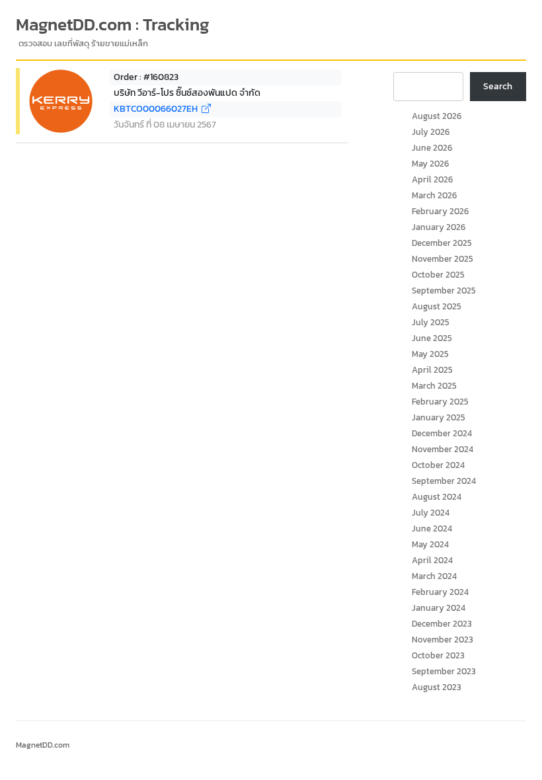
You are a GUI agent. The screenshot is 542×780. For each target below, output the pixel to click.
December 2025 (442, 243)
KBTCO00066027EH (158, 109)
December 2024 (442, 433)
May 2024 (430, 544)
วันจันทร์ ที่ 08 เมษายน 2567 (165, 125)
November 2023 (442, 639)
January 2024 (438, 608)
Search (497, 86)
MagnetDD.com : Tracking (113, 24)
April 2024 (432, 560)
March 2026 (434, 195)
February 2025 (440, 401)
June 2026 (432, 147)
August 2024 (436, 496)
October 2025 (438, 274)
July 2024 (430, 512)
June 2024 (432, 528)
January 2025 (438, 417)
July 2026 (430, 132)
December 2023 (442, 623)
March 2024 (434, 576)
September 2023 (444, 671)
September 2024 (444, 481)
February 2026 (440, 211)
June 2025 (432, 338)
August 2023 (436, 687)
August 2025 (436, 306)
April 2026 (432, 179)
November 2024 (442, 449)
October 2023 (438, 655)
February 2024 (440, 592)
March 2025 (434, 385)
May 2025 (430, 354)
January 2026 (438, 227)
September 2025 (444, 290)
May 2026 (430, 163)
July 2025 (430, 322)
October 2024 (438, 465)
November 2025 (442, 259)
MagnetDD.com (42, 745)
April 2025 (432, 370)
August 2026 (436, 116)
